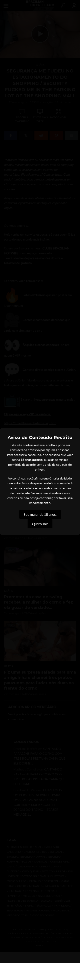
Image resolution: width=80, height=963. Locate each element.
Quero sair (40, 524)
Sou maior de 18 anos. (40, 514)
